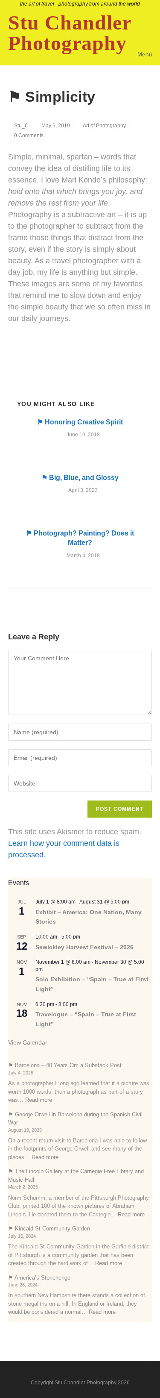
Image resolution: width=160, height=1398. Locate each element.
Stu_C (21, 126)
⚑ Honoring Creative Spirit (80, 422)
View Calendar (27, 1042)
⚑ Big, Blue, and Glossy (80, 477)
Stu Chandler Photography (69, 32)
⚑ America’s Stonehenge (39, 1277)
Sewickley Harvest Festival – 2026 (84, 947)
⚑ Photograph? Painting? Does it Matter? (80, 538)
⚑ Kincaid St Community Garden (49, 1228)
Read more (38, 1100)
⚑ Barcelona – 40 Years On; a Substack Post (65, 1065)
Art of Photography (104, 126)
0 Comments (29, 135)
